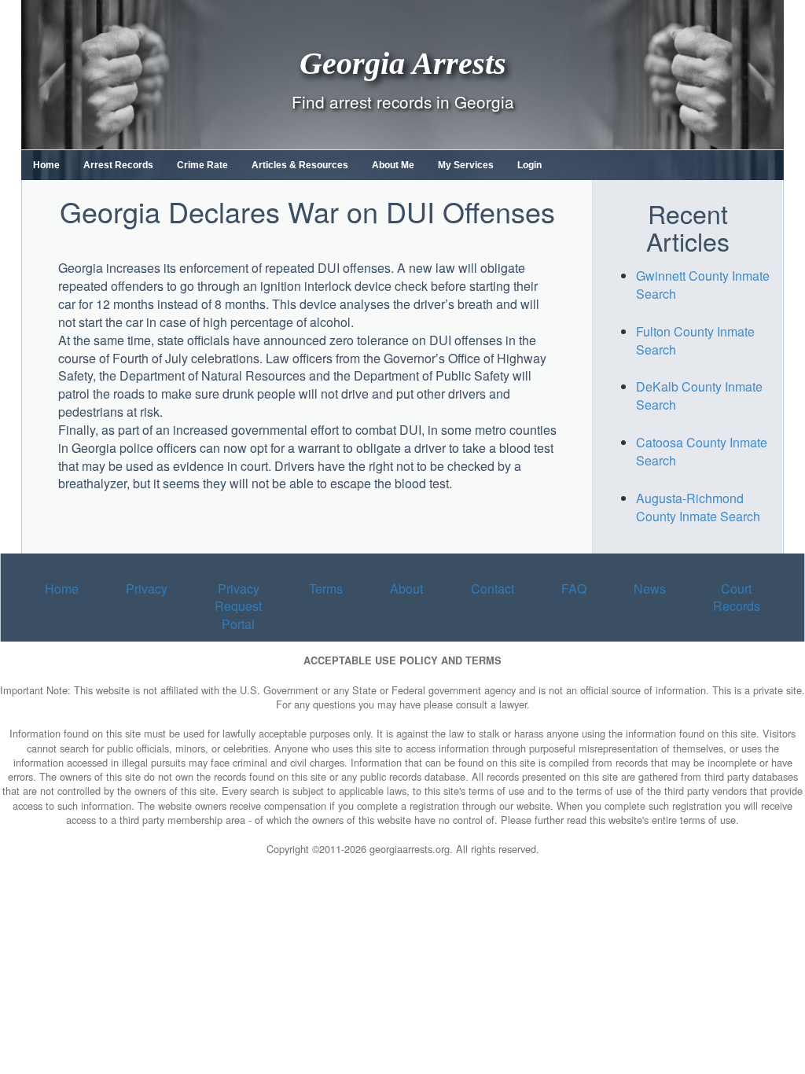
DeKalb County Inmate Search (699, 395)
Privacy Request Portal (238, 606)
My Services (466, 165)
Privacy (146, 588)
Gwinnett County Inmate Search (703, 285)
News (650, 588)
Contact (492, 588)
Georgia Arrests (403, 62)
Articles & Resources (300, 165)
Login (529, 165)
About (406, 588)
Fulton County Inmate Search (695, 340)
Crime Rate (202, 165)
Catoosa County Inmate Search (701, 451)
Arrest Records (118, 165)
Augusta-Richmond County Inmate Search (698, 507)
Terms (326, 588)
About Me (393, 165)
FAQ (573, 588)
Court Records (736, 597)
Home (46, 165)
